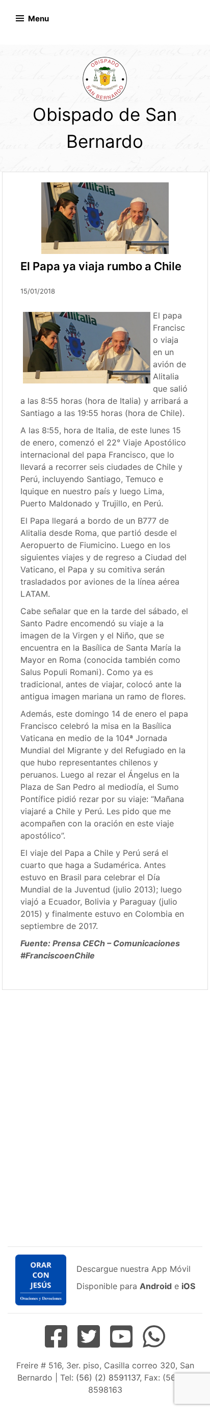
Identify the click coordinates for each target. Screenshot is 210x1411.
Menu (38, 18)
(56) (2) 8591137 (108, 1377)
